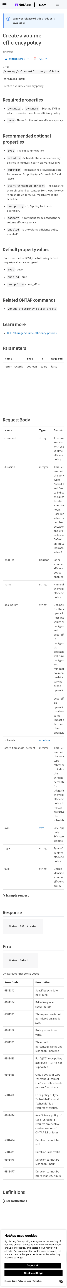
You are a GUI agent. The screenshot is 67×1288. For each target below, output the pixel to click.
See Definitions (16, 1201)
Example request (17, 895)
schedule (44, 740)
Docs (42, 4)
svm (41, 828)
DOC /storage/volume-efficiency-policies (32, 333)
